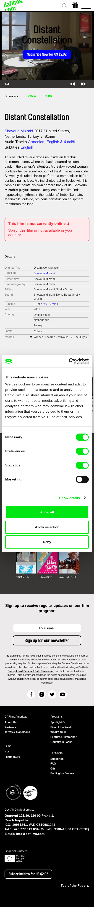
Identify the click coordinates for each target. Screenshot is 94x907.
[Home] (13, 5)
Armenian (36, 142)
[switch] (82, 451)
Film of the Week (61, 727)
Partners (10, 727)
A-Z (7, 752)
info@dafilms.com (30, 834)
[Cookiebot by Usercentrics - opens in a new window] (69, 361)
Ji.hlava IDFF (44, 577)
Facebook (31, 96)
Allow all (47, 512)
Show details (69, 498)
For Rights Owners (62, 773)
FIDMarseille (23, 577)
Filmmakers (12, 756)
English (53, 142)
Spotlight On (58, 722)
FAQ (53, 763)
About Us (11, 722)
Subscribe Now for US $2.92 (47, 54)
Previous (72, 84)
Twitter (48, 96)
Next (83, 84)
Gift (52, 768)
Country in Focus (61, 742)
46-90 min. (50, 304)
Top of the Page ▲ (75, 885)
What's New (58, 732)
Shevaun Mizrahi (19, 131)
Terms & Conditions (17, 732)
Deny (47, 542)
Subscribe (57, 758)
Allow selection (47, 527)
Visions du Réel (67, 577)
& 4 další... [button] (70, 142)
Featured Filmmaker (63, 737)
